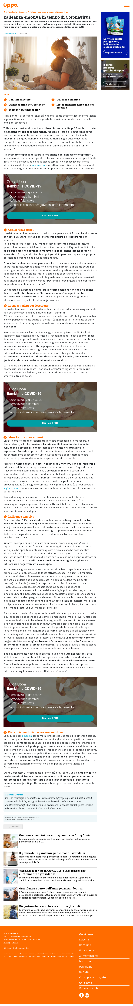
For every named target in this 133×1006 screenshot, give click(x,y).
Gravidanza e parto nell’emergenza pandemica (58, 893)
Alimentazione (88, 955)
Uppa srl (15, 934)
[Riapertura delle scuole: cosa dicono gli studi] (11, 911)
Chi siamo (85, 983)
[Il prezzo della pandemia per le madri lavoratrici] (11, 858)
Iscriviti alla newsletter (18, 948)
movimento (38, 165)
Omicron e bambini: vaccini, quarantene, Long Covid (55, 838)
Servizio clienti (88, 988)
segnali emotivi (13, 488)
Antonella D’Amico (11, 33)
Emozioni (23, 12)
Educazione (86, 950)
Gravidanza (86, 934)
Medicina (85, 961)
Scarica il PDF (50, 215)
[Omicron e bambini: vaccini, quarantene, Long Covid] (11, 840)
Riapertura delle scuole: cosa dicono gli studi (58, 910)
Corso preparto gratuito (94, 977)
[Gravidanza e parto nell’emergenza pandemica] (11, 894)
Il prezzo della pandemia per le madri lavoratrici (58, 857)
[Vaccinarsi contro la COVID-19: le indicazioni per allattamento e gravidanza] (11, 876)
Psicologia (12, 12)
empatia (27, 735)
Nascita (84, 939)
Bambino (85, 945)
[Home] (4, 12)
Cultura (84, 972)
